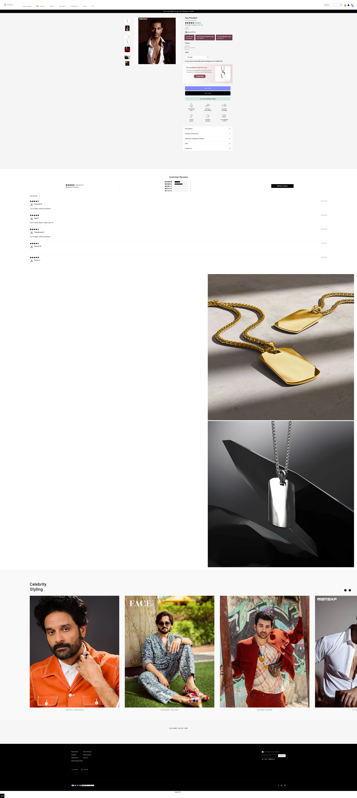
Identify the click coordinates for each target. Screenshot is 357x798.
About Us (85, 757)
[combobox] (333, 5)
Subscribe (281, 755)
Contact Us (188, 148)
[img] (34, 201)
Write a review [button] (282, 186)
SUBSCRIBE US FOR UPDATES (271, 752)
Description (188, 129)
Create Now (200, 76)
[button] (189, 23)
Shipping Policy (87, 754)
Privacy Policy (74, 751)
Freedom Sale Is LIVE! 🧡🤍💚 (178, 11)
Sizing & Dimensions (191, 134)
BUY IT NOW (208, 93)
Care (186, 143)
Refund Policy (74, 757)
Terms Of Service (87, 751)
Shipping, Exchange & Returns (194, 138)
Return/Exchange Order (77, 760)
